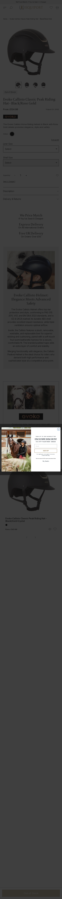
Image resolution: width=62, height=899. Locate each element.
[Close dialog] (58, 429)
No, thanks (46, 461)
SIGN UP (46, 451)
